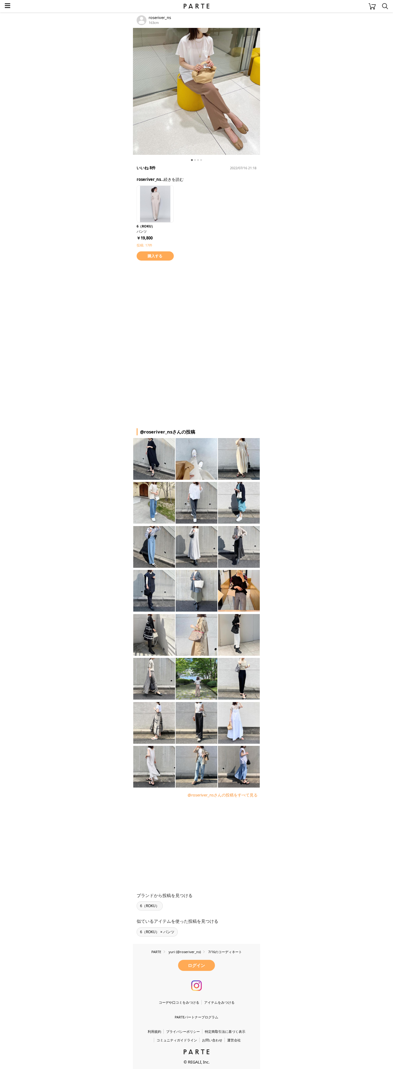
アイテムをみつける (219, 1002)
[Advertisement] (182, 305)
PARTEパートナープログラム (196, 1017)
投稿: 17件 (144, 245)
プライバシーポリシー (183, 1031)
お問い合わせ (212, 1040)
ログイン (196, 965)
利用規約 (154, 1031)
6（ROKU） (149, 905)
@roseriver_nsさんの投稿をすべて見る (223, 795)
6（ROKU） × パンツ (157, 931)
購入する (155, 255)
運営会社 (234, 1040)
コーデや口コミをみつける (179, 1002)
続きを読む (174, 179)
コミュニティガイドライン (177, 1040)
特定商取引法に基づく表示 (225, 1031)
